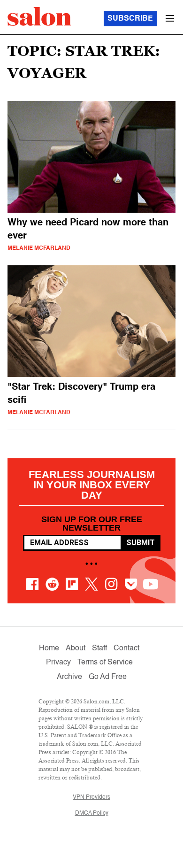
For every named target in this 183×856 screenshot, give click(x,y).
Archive (69, 677)
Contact (126, 648)
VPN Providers (91, 797)
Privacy (58, 662)
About (75, 648)
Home (49, 648)
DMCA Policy (91, 813)
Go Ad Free (108, 677)
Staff (99, 648)
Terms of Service (105, 662)
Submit (140, 542)
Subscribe (130, 19)
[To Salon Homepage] (39, 16)
